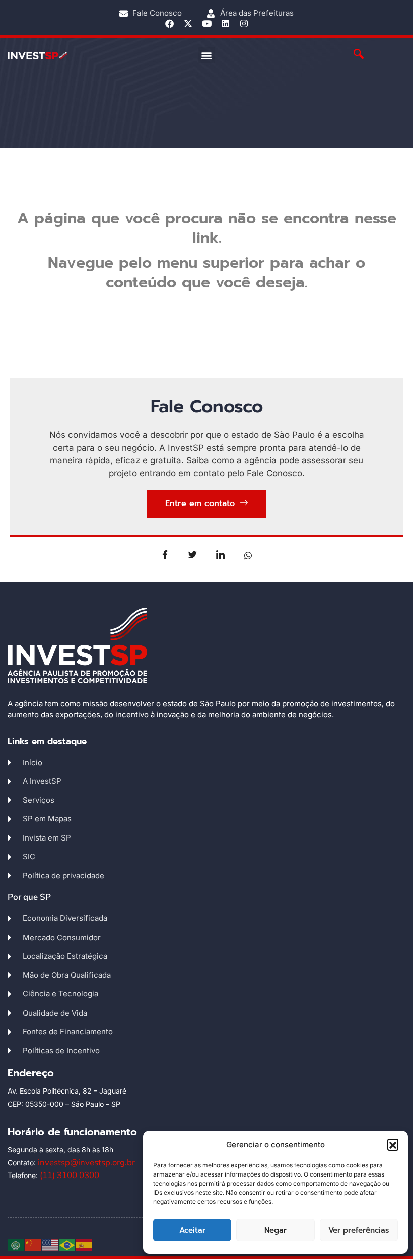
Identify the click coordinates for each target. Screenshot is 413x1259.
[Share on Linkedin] (221, 555)
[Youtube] (206, 23)
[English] (50, 1244)
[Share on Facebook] (165, 555)
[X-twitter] (188, 23)
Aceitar (192, 1230)
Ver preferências (358, 1230)
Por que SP (29, 897)
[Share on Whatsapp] (248, 555)
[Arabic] (16, 1244)
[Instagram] (244, 23)
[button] (393, 1144)
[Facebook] (169, 23)
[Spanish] (84, 1244)
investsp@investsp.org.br (86, 1162)
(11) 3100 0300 (69, 1175)
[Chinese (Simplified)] (33, 1244)
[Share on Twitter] (193, 555)
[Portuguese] (67, 1244)
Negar (275, 1230)
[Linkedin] (225, 23)
